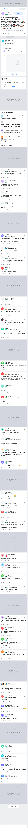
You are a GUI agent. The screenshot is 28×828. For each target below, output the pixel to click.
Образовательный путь (14, 459)
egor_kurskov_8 (7, 112)
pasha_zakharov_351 (8, 118)
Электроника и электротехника (14, 436)
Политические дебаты (13, 625)
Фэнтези (10, 317)
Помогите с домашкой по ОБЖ (11, 129)
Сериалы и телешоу (12, 326)
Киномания (15, 118)
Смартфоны (11, 233)
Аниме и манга (11, 773)
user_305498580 (7, 127)
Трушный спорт (12, 306)
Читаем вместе (12, 245)
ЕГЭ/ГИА (10, 743)
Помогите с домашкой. (8, 115)
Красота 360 (11, 562)
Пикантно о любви (12, 552)
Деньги (9, 573)
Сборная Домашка (10, 14)
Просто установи (12, 712)
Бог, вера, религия (12, 447)
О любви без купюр (11, 133)
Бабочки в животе (11, 427)
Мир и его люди (12, 509)
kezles (5, 133)
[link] (13, 170)
